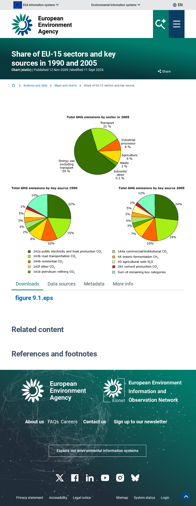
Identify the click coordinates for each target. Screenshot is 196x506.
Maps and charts (65, 85)
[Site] (68, 24)
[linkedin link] (90, 478)
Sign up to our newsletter (140, 422)
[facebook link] (75, 478)
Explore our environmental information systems (97, 450)
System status (144, 498)
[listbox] (36, 5)
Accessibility (58, 498)
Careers (69, 422)
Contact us (94, 422)
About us (34, 422)
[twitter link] (60, 478)
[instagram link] (120, 478)
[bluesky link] (136, 478)
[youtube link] (105, 478)
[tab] (27, 284)
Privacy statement (29, 498)
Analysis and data (35, 85)
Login (165, 498)
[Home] (13, 85)
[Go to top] (186, 496)
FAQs (53, 422)
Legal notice (82, 498)
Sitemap (122, 498)
